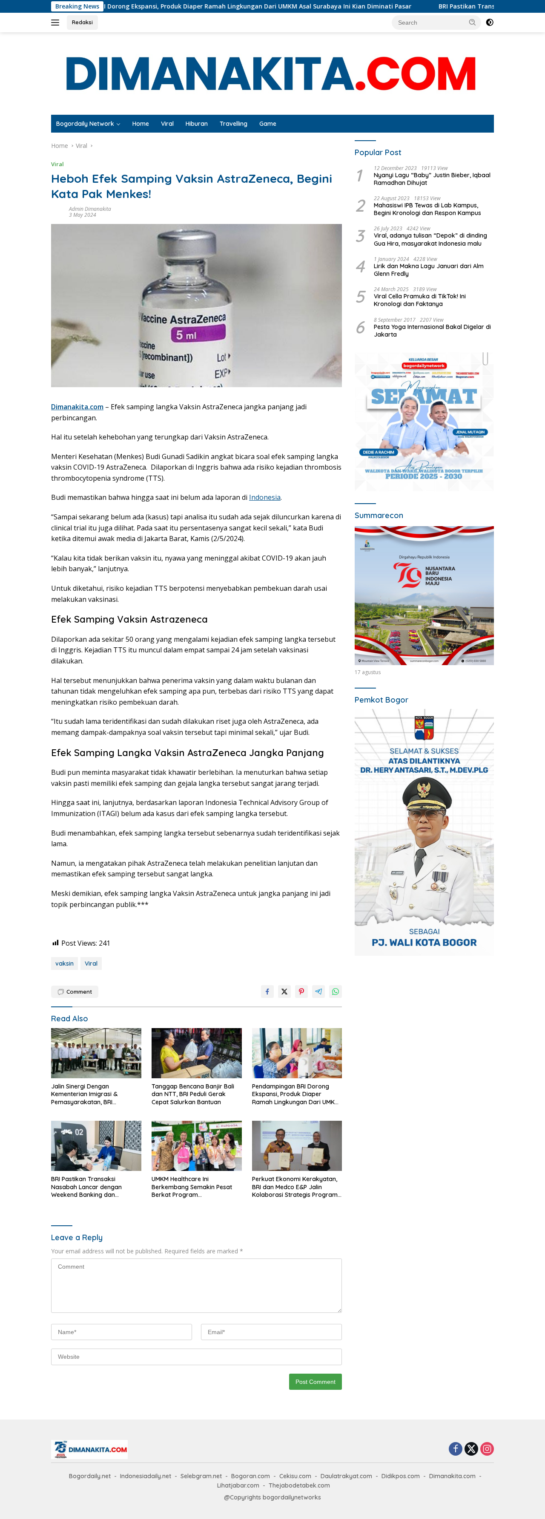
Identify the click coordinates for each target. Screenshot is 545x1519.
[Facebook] (455, 1449)
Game (267, 124)
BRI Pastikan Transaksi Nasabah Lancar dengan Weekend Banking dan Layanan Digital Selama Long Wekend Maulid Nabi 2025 (92, 1187)
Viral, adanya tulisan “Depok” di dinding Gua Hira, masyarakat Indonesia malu (430, 239)
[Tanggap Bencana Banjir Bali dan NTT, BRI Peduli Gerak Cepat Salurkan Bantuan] (197, 1053)
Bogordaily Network (85, 124)
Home (140, 124)
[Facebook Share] (267, 991)
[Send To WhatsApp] (335, 991)
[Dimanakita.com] (272, 73)
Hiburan (197, 124)
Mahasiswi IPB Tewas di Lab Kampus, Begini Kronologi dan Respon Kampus (427, 209)
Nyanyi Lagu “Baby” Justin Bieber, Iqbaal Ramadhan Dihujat (432, 179)
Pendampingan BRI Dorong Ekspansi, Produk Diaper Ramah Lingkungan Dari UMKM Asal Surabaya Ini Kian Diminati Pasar (296, 1094)
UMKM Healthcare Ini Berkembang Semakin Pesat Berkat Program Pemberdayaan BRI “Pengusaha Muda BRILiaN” (192, 1187)
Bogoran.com (250, 1476)
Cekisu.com (295, 1476)
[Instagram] (487, 1449)
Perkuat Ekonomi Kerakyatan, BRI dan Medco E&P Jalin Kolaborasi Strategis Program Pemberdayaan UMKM (295, 1187)
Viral (167, 124)
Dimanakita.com (452, 1476)
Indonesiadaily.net (145, 1476)
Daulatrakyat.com (346, 1476)
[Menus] (57, 22)
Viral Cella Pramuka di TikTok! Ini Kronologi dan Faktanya (420, 300)
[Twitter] (471, 1449)
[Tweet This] (284, 991)
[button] (472, 22)
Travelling (233, 124)
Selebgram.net (201, 1476)
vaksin (64, 963)
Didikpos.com (401, 1476)
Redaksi (82, 22)
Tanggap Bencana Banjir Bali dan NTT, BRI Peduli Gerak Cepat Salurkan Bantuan (193, 1094)
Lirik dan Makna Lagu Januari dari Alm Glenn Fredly (429, 270)
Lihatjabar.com (238, 1485)
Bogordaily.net (90, 1476)
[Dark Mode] (489, 22)
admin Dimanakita (90, 209)
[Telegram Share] (318, 991)
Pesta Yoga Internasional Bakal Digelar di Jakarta (432, 330)
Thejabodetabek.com (299, 1485)
